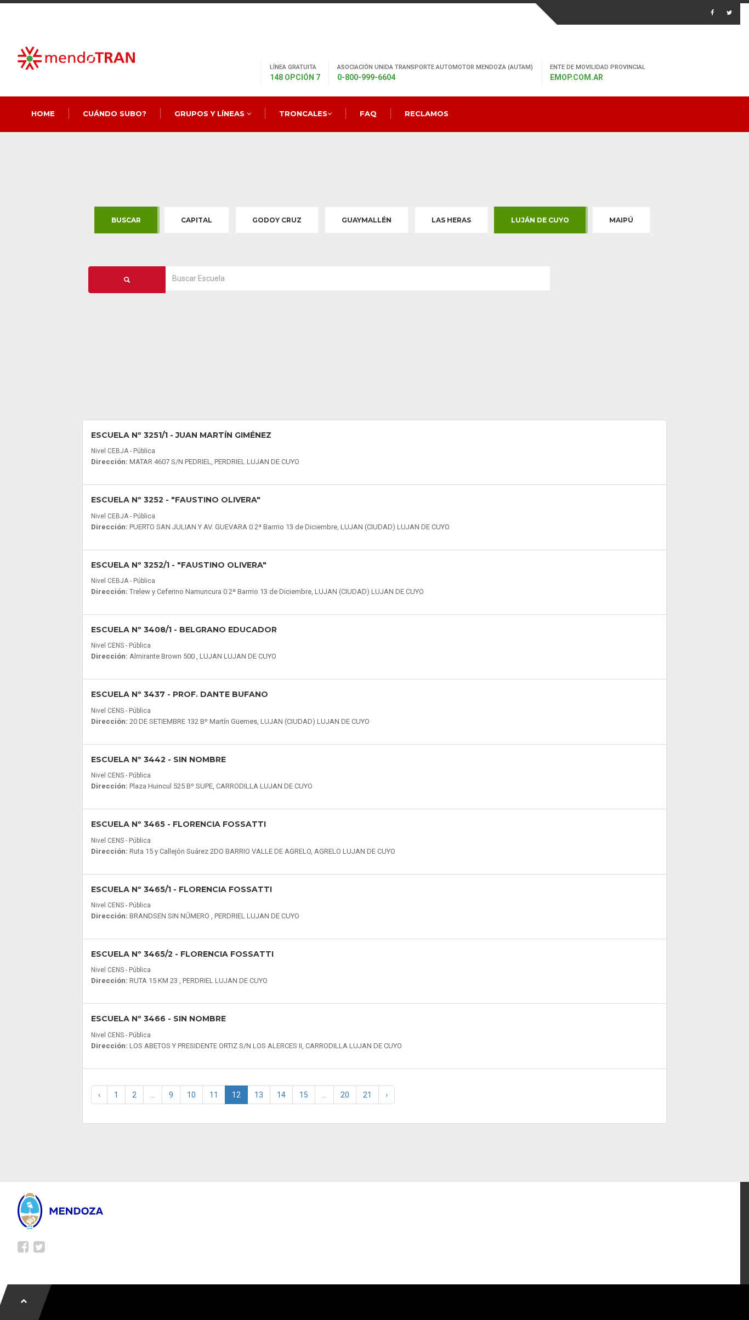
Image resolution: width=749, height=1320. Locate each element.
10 (191, 1094)
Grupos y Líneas (210, 113)
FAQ (368, 113)
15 (303, 1094)
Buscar (126, 220)
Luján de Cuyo (540, 220)
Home (43, 113)
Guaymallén (366, 220)
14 (281, 1094)
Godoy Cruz (277, 220)
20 (345, 1094)
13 (258, 1094)
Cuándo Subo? (114, 113)
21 (367, 1094)
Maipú (621, 220)
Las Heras (451, 220)
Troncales (303, 113)
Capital (196, 220)
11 (213, 1094)
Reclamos (427, 113)
